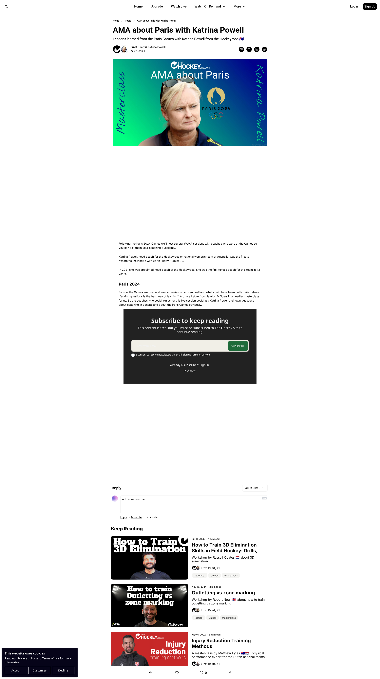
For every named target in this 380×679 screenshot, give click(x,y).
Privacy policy (26, 658)
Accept (15, 670)
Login (123, 517)
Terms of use (50, 658)
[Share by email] (241, 49)
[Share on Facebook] (249, 49)
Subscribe (238, 346)
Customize (40, 670)
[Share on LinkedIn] (256, 49)
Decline (63, 670)
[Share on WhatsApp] (264, 49)
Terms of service (201, 354)
